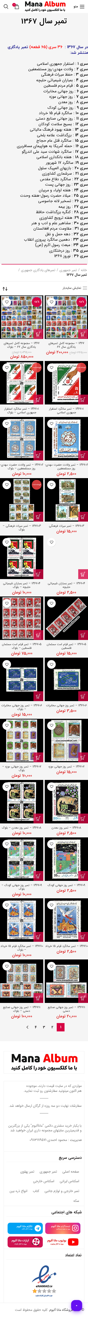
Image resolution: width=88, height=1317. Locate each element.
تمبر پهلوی (27, 1171)
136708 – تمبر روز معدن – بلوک (21, 828)
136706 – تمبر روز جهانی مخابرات (66, 705)
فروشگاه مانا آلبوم (61, 1310)
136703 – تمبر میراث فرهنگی (66, 526)
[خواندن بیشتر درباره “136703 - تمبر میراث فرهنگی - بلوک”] (38, 517)
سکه (76, 1201)
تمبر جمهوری (68, 270)
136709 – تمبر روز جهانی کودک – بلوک (21, 887)
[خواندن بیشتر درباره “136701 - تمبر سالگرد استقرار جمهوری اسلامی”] (83, 399)
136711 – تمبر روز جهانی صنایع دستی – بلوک (21, 1009)
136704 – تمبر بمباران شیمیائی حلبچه (66, 585)
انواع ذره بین (18, 1191)
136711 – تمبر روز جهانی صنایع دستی (66, 1009)
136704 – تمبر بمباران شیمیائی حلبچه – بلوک (21, 585)
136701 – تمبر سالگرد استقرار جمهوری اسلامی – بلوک (21, 410)
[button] (83, 334)
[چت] (76, 1305)
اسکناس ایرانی (69, 1181)
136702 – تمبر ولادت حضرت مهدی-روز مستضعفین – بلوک (21, 466)
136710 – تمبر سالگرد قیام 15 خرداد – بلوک (21, 948)
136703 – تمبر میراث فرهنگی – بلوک (22, 527)
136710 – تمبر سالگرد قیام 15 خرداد (66, 946)
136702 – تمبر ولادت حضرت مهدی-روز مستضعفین (66, 466)
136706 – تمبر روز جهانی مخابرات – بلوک (21, 707)
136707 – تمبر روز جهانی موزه (66, 766)
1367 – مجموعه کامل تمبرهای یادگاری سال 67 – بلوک (22, 345)
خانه (84, 270)
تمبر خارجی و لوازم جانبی (61, 1191)
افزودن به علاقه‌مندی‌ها (51, 302)
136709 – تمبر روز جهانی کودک (66, 885)
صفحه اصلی (70, 1171)
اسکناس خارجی (43, 1181)
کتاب (36, 1191)
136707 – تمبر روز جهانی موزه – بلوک (21, 768)
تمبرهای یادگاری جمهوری (38, 270)
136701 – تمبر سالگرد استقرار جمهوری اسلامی (66, 410)
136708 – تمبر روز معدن (66, 828)
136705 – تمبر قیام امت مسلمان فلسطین (66, 646)
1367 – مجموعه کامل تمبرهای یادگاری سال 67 (66, 345)
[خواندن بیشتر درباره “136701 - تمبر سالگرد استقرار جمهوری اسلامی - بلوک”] (38, 399)
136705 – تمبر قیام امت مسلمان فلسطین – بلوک (22, 646)
